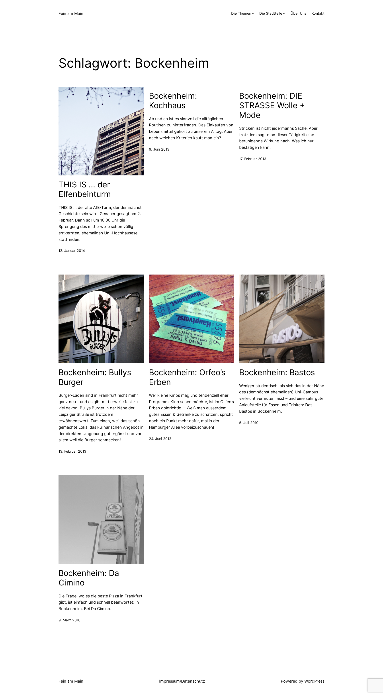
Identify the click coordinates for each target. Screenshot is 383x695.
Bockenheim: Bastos (277, 372)
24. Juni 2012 (160, 438)
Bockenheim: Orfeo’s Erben (187, 377)
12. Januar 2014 (72, 250)
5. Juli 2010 (248, 422)
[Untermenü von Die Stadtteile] (284, 13)
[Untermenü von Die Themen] (253, 13)
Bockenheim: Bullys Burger (95, 377)
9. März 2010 (69, 620)
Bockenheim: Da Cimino (89, 577)
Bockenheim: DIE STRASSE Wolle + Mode (272, 105)
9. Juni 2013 (159, 149)
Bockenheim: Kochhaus (173, 100)
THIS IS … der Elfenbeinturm (85, 189)
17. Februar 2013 (252, 159)
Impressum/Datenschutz (182, 681)
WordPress (314, 681)
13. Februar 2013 (72, 451)
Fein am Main (71, 13)
